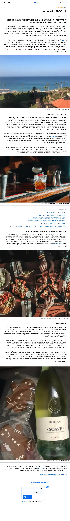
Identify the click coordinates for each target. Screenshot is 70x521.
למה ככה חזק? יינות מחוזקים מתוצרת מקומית (49, 218)
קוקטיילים (57, 244)
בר (57, 475)
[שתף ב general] (5, 2)
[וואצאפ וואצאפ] (9, 2)
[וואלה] (35, 2)
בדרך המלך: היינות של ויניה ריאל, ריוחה (52, 215)
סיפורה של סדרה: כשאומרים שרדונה (52, 224)
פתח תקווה (41, 469)
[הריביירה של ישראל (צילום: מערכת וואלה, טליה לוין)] (35, 83)
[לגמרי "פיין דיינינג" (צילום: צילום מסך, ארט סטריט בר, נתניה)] (35, 285)
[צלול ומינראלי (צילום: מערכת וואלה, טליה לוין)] (35, 414)
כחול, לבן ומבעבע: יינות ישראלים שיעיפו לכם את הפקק (46, 221)
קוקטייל (54, 475)
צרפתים (53, 136)
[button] (61, 2)
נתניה (64, 40)
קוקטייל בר (49, 475)
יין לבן (60, 475)
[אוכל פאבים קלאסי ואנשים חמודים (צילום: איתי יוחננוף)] (35, 181)
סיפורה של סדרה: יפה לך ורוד (55, 212)
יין (66, 475)
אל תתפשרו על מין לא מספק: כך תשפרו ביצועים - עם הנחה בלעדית (41, 226)
